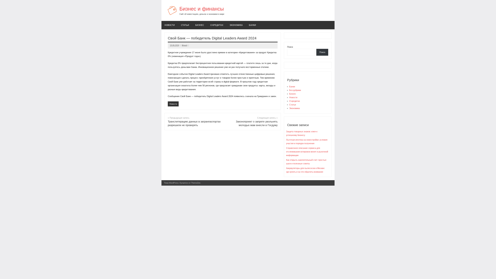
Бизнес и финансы (201, 9)
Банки (252, 25)
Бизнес (199, 25)
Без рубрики (295, 90)
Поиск (290, 47)
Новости (170, 25)
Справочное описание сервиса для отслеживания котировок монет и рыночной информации (307, 151)
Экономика (236, 25)
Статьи (185, 25)
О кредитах (216, 25)
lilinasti (184, 45)
